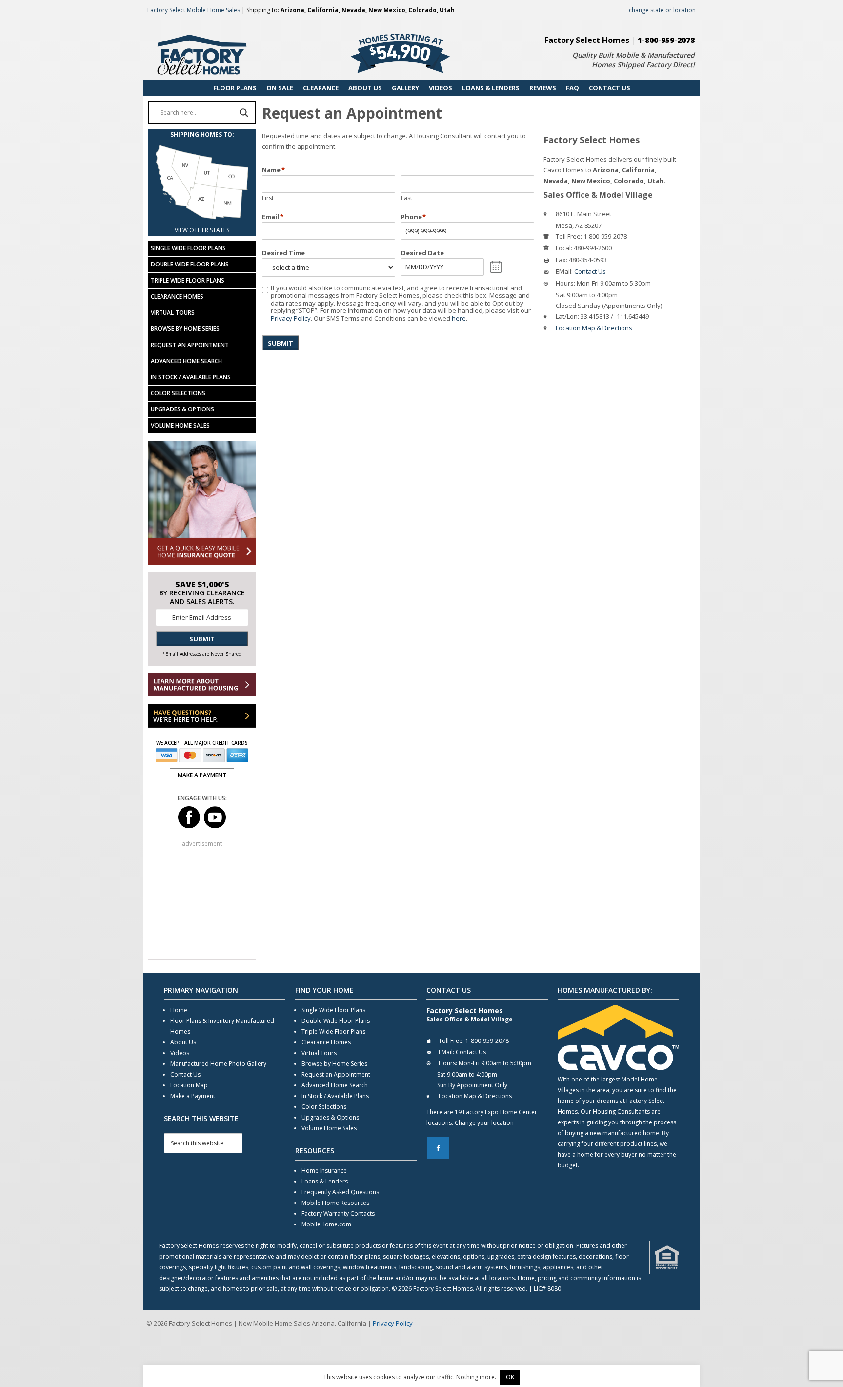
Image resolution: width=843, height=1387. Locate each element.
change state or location (662, 10)
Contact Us (590, 271)
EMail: (564, 271)
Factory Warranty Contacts (338, 1213)
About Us (183, 1042)
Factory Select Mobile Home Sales (193, 10)
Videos (179, 1053)
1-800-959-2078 (666, 40)
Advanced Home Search (186, 361)
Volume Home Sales (180, 425)
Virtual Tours (173, 312)
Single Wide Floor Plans (188, 248)
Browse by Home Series (185, 329)
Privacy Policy (291, 318)
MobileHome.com (326, 1224)
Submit (280, 343)
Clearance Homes (177, 296)
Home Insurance (324, 1170)
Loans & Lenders (324, 1181)
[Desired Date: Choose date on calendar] (496, 267)
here (459, 318)
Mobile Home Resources (335, 1203)
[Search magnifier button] (244, 113)
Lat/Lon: (567, 316)
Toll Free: (569, 236)
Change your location (484, 1123)
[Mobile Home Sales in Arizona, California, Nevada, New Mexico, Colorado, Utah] (202, 219)
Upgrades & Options (182, 409)
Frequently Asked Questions (340, 1192)
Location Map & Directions (594, 328)
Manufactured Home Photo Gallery (218, 1064)
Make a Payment (192, 1096)
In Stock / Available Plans (191, 377)
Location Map (189, 1085)
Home (178, 1010)
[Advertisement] (202, 903)
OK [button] (510, 1377)
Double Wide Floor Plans (190, 264)
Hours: (565, 283)
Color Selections (178, 393)
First (268, 198)
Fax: (561, 259)
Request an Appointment (190, 345)
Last (406, 198)
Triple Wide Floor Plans (187, 280)
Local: (564, 248)
